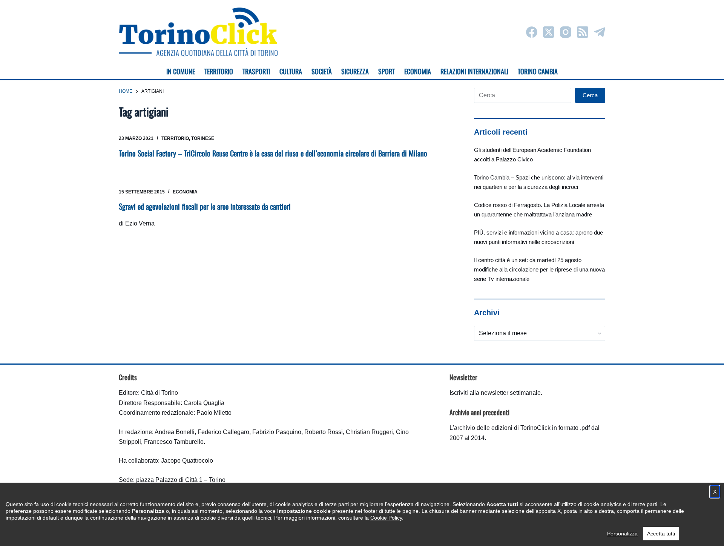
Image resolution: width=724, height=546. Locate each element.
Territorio (175, 138)
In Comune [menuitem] (180, 71)
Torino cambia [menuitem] (538, 71)
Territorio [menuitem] (218, 71)
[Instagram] (565, 32)
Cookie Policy (386, 518)
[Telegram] (599, 32)
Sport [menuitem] (386, 71)
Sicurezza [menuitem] (355, 71)
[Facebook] (531, 32)
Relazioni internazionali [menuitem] (474, 71)
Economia (185, 192)
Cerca (590, 95)
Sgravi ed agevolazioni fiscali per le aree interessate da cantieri (205, 206)
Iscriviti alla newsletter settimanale (495, 393)
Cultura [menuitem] (290, 71)
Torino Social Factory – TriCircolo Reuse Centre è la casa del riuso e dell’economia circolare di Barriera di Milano (273, 153)
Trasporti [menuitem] (256, 71)
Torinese (202, 138)
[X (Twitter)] (548, 32)
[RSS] (582, 32)
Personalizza (622, 534)
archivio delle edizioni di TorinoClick (502, 428)
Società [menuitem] (321, 71)
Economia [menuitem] (417, 71)
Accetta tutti (661, 534)
